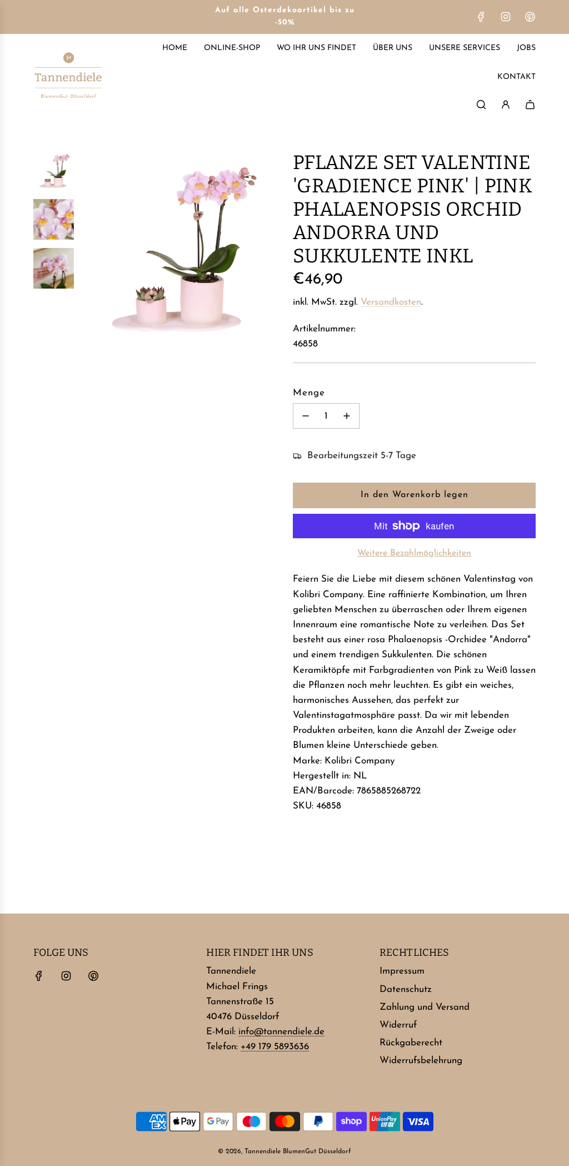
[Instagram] (505, 16)
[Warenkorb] (530, 104)
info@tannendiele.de (281, 1031)
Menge (309, 393)
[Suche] (481, 104)
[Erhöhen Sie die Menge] (347, 416)
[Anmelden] (505, 104)
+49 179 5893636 (275, 1046)
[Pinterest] (530, 16)
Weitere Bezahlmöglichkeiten (414, 553)
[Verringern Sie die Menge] (305, 416)
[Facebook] (481, 16)
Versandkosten (391, 302)
